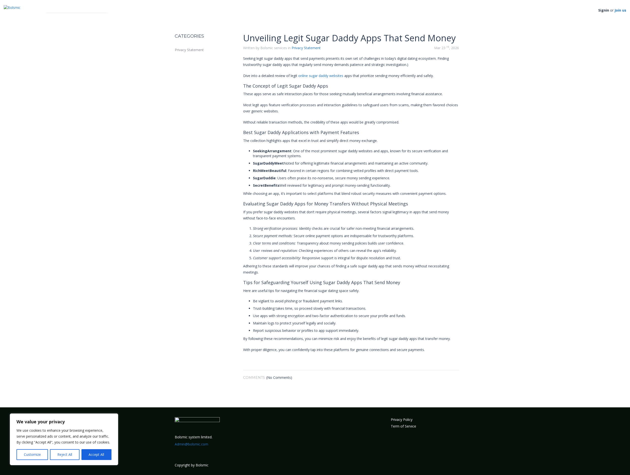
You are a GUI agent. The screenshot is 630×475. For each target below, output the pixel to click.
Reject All (64, 454)
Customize (32, 454)
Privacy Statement (189, 49)
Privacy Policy (401, 419)
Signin (603, 10)
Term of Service (403, 426)
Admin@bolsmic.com (191, 444)
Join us (620, 10)
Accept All (96, 454)
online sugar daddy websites (320, 75)
